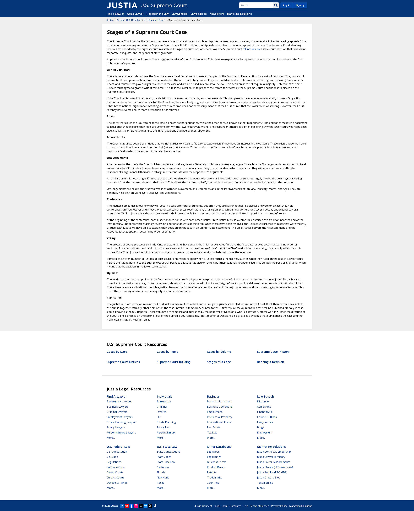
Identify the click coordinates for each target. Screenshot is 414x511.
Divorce (161, 412)
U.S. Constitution (117, 451)
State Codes (164, 457)
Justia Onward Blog (268, 477)
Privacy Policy (279, 506)
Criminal (162, 406)
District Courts (115, 477)
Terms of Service (259, 506)
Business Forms (216, 462)
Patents (211, 472)
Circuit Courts (115, 472)
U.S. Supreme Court (153, 20)
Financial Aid (264, 412)
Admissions (264, 406)
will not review (251, 49)
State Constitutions (168, 451)
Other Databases (219, 447)
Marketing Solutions (239, 13)
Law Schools (179, 13)
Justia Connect (203, 506)
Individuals (164, 396)
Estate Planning (166, 422)
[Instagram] (136, 506)
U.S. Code (112, 457)
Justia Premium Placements (273, 462)
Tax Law (212, 432)
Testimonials (265, 482)
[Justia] (122, 5)
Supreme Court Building (174, 362)
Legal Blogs (214, 457)
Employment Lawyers (120, 417)
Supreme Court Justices (123, 362)
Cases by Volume (219, 352)
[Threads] (141, 506)
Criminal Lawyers (117, 412)
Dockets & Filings (117, 482)
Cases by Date (117, 352)
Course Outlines (267, 417)
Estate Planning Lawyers (121, 422)
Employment (214, 412)
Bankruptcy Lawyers (119, 401)
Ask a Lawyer (135, 13)
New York (163, 477)
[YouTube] (127, 506)
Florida (161, 472)
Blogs (260, 427)
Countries (213, 482)
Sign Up (300, 5)
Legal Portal (221, 506)
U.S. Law (119, 20)
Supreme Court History (273, 352)
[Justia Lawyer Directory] (155, 506)
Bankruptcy (164, 401)
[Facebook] (131, 506)
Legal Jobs (213, 451)
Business (213, 396)
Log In (286, 5)
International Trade (219, 422)
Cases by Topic (167, 352)
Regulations (114, 462)
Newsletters (217, 13)
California (163, 467)
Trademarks (214, 477)
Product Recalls (216, 467)
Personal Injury (166, 432)
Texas (160, 482)
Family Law (163, 427)
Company (235, 506)
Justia (110, 20)
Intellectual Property (219, 417)
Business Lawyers (117, 406)
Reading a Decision (270, 362)
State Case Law (166, 462)
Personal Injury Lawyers (121, 432)
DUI (159, 417)
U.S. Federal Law (118, 447)
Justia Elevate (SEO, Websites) (275, 467)
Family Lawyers (116, 427)
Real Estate (213, 427)
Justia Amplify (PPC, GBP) (272, 472)
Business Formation (219, 401)
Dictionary (263, 401)
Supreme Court (116, 467)
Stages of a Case (219, 362)
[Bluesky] (145, 506)
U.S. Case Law (133, 20)
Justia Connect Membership (274, 451)
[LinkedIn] (122, 506)
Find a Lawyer (115, 13)
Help (245, 506)
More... (111, 437)
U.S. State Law (167, 447)
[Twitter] (150, 506)
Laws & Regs (199, 13)
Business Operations (219, 406)
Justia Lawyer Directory (271, 457)
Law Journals (265, 422)
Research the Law (158, 13)
